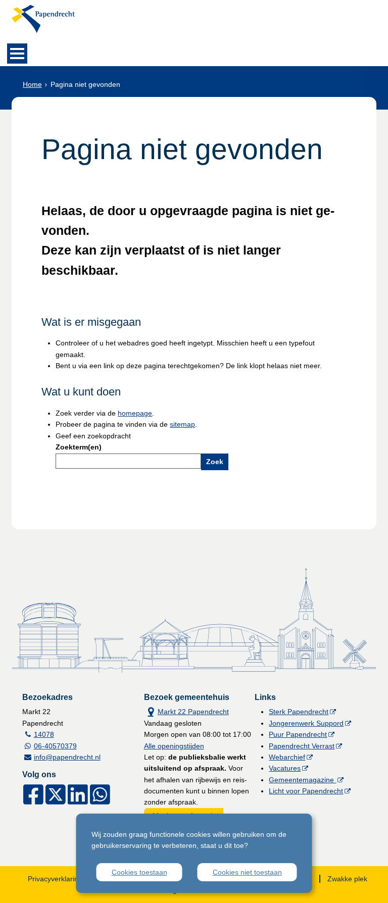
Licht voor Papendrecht (306, 791)
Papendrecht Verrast (301, 746)
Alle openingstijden (174, 746)
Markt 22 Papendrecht (186, 711)
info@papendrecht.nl (67, 757)
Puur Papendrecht (298, 734)
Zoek (214, 462)
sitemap (182, 424)
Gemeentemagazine (302, 780)
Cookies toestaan (139, 872)
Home (32, 84)
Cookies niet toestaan (247, 872)
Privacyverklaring (55, 879)
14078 (44, 734)
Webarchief (287, 757)
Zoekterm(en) (79, 447)
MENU (17, 53)
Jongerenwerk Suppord (306, 723)
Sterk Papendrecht (298, 712)
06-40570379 (55, 746)
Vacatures (285, 768)
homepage (135, 413)
